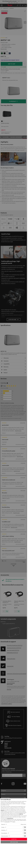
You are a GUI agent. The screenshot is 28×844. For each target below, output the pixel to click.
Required (3, 824)
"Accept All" (21, 813)
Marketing (3, 830)
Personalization (4, 833)
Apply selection (14, 842)
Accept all (14, 839)
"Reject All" (2, 809)
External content (4, 836)
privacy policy (7, 821)
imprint (14, 821)
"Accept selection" (10, 818)
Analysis (2, 827)
